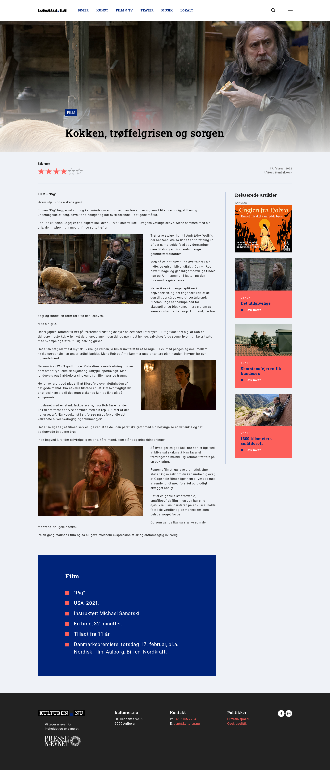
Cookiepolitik (237, 723)
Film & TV (124, 10)
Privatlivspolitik (239, 719)
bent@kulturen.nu (187, 723)
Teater (147, 10)
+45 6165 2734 (185, 719)
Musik (167, 10)
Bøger (83, 10)
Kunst (102, 10)
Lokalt (186, 10)
